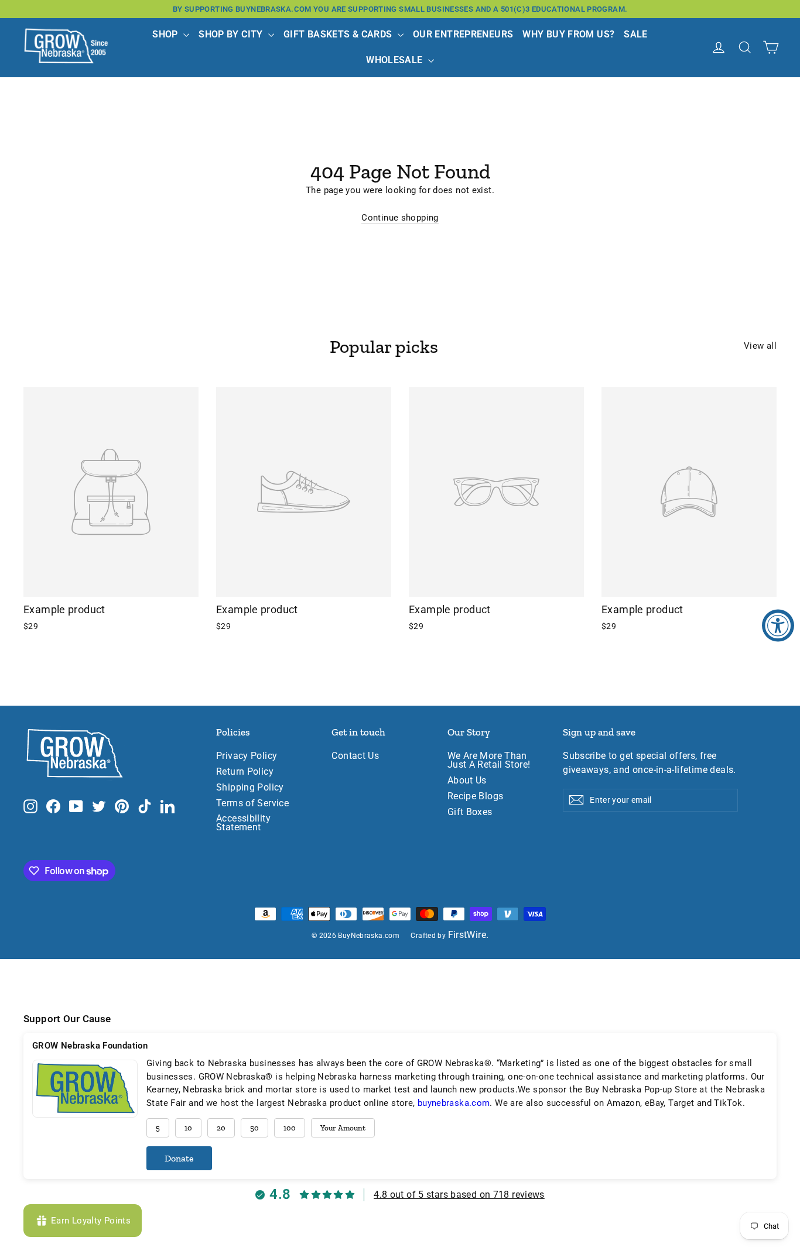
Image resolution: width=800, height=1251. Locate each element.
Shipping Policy (250, 787)
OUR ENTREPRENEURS (463, 34)
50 (254, 1127)
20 (221, 1127)
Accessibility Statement (243, 823)
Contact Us (355, 756)
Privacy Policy (246, 756)
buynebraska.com (454, 1103)
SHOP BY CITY (232, 34)
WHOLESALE (395, 60)
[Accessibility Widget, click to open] (778, 626)
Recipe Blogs (475, 796)
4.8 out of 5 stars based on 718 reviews (459, 1194)
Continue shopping (399, 217)
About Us (467, 780)
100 (289, 1127)
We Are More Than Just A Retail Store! (489, 760)
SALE (636, 34)
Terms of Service (252, 803)
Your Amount (342, 1127)
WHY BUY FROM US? (568, 34)
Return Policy (244, 772)
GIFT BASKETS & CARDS (339, 34)
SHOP (166, 34)
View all (760, 346)
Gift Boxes (470, 812)
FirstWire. (468, 935)
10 (188, 1127)
